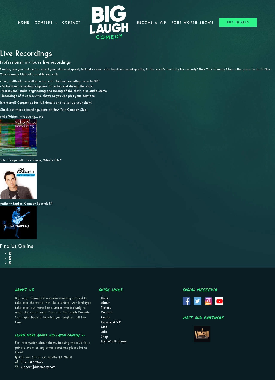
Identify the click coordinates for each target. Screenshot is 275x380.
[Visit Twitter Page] (197, 300)
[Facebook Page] (10, 253)
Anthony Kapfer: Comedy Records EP (26, 203)
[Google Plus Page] (10, 258)
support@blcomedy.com (37, 367)
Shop (104, 337)
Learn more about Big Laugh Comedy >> (50, 335)
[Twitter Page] (10, 263)
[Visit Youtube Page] (219, 300)
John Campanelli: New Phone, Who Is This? (30, 160)
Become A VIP (152, 22)
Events (105, 317)
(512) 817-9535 (31, 362)
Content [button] (45, 22)
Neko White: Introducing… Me (21, 117)
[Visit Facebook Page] (186, 300)
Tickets (106, 308)
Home (23, 22)
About (105, 303)
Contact (71, 22)
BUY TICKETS (238, 22)
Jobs (104, 332)
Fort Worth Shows (193, 22)
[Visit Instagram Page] (208, 300)
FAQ (104, 327)
